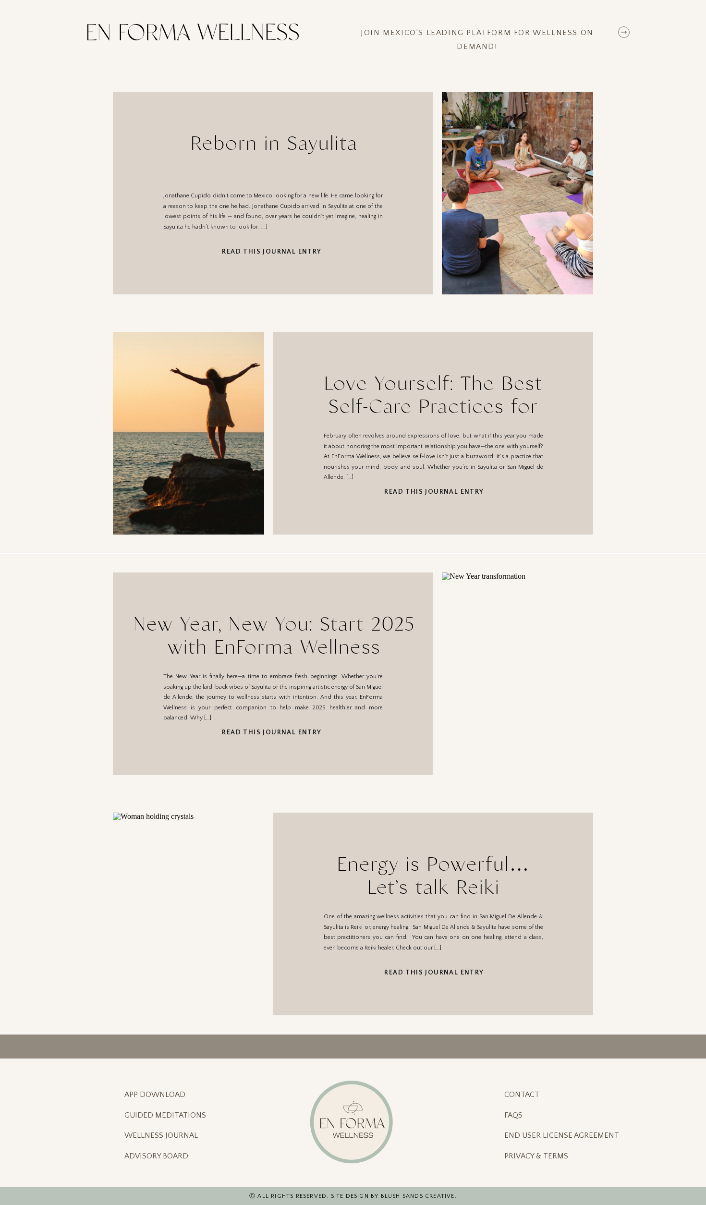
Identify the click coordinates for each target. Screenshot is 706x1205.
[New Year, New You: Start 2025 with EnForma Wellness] (517, 673)
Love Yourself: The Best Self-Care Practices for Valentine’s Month (433, 406)
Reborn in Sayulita (274, 143)
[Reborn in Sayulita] (517, 193)
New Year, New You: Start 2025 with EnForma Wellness (274, 635)
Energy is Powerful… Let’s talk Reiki (433, 876)
